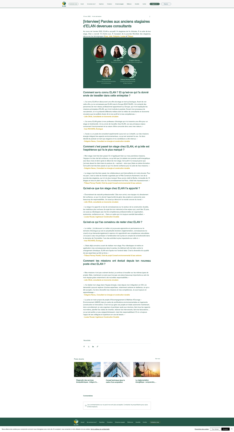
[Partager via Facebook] (84, 346)
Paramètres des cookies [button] (202, 429)
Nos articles (87, 340)
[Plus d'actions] (150, 16)
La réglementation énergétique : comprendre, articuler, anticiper (145, 381)
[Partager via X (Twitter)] (88, 346)
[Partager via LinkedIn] (93, 346)
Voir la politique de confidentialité (100, 429)
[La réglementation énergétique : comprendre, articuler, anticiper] (146, 369)
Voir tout (157, 358)
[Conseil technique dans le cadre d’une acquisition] (117, 369)
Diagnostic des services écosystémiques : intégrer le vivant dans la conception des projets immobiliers (87, 381)
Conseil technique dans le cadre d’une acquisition (115, 381)
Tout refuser (215, 429)
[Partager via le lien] (97, 346)
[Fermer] (232, 429)
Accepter (225, 429)
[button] (102, 4)
